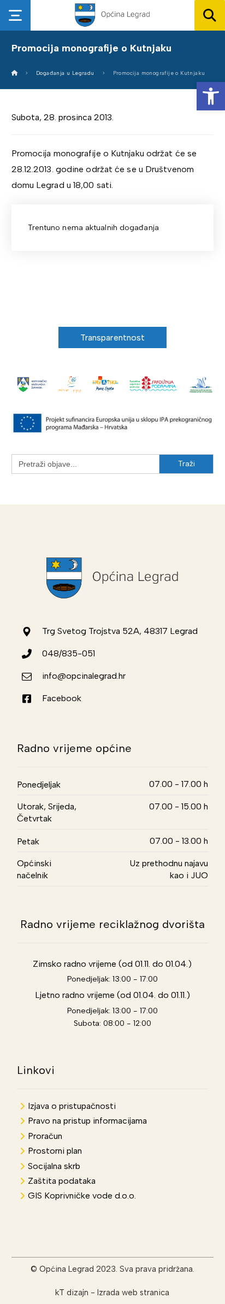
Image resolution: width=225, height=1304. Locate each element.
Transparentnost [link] (112, 337)
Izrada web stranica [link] (133, 1292)
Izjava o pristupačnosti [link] (72, 1106)
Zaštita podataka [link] (62, 1181)
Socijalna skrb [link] (54, 1166)
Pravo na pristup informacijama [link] (87, 1120)
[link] (211, 96)
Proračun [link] (45, 1136)
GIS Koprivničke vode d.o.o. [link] (82, 1195)
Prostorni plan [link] (55, 1151)
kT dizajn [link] (71, 1292)
